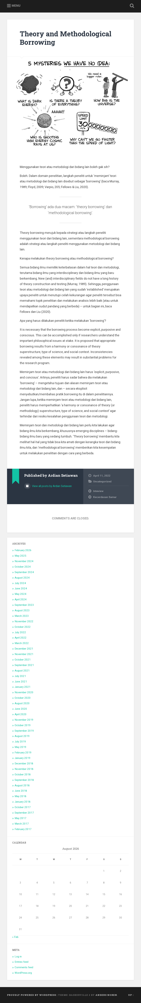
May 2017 (20, 818)
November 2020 (24, 692)
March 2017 (22, 823)
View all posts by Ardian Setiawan (51, 486)
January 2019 (22, 758)
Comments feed (24, 967)
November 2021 (24, 654)
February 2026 (23, 550)
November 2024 (24, 561)
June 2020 (21, 708)
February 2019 (23, 752)
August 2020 (22, 703)
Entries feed (21, 961)
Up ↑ (131, 995)
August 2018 (22, 785)
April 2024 (20, 599)
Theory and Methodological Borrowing (65, 38)
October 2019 (23, 725)
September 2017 (24, 812)
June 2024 (21, 588)
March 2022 (22, 643)
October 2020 (23, 697)
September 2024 (24, 572)
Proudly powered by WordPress (31, 995)
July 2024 (20, 583)
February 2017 (23, 829)
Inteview (98, 491)
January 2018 (22, 801)
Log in (18, 956)
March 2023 (22, 615)
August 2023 (22, 610)
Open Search (131, 6)
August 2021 (22, 670)
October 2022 (23, 626)
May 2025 (20, 555)
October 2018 (23, 774)
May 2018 (20, 796)
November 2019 (24, 719)
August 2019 (22, 736)
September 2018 (24, 780)
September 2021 (24, 665)
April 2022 (20, 637)
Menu (16, 5)
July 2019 (20, 741)
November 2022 (24, 621)
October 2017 (23, 807)
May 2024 (20, 594)
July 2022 (20, 632)
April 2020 (20, 714)
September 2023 (24, 604)
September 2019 (24, 730)
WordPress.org (23, 972)
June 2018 (21, 790)
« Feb (15, 937)
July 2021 (20, 676)
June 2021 (21, 681)
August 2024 (22, 577)
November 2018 (24, 769)
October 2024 (23, 566)
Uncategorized (102, 481)
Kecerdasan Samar (105, 497)
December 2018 (24, 763)
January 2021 (22, 686)
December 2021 (24, 648)
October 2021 (23, 659)
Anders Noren (106, 995)
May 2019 (20, 747)
